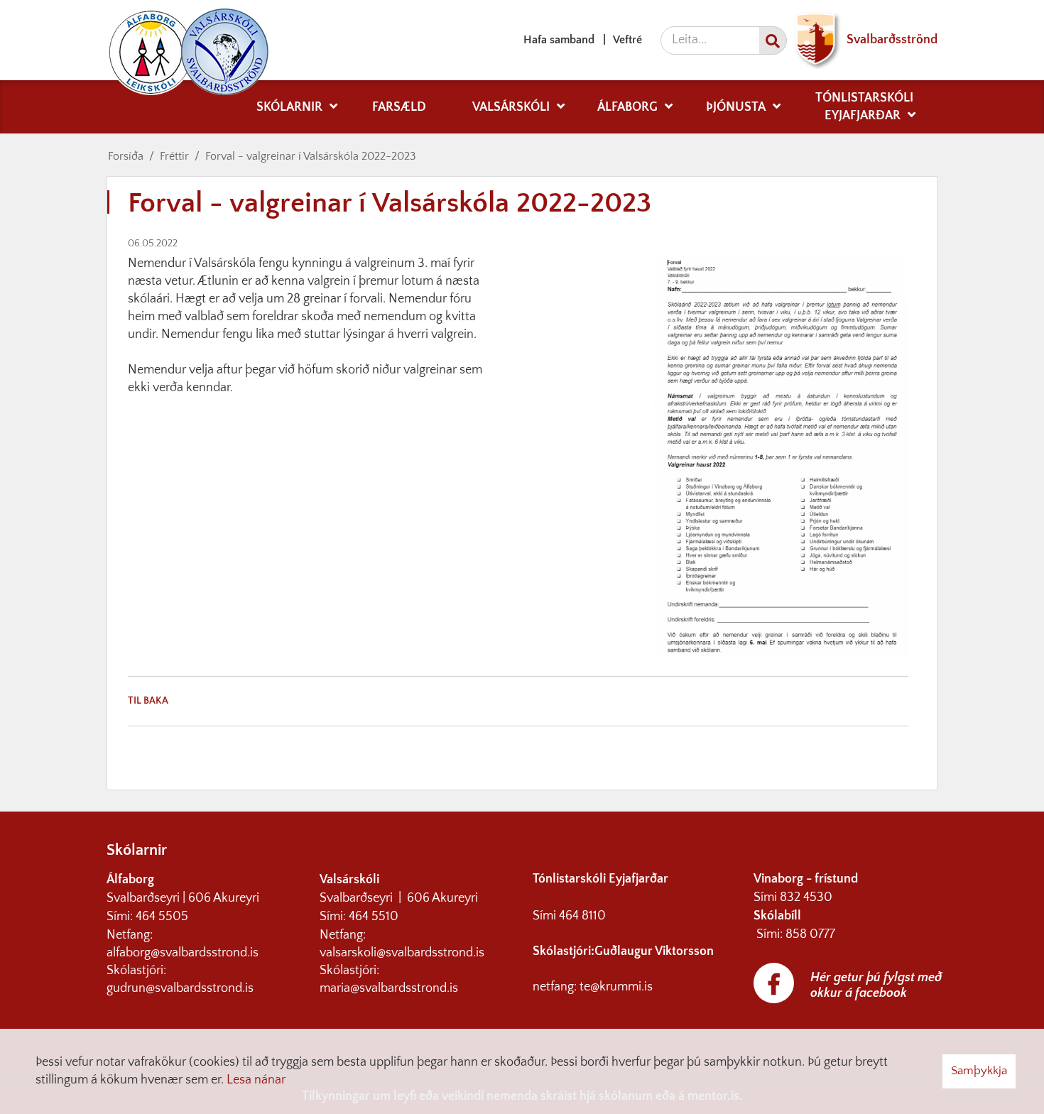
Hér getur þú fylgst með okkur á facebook (876, 985)
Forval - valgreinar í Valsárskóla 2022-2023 (310, 156)
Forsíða (125, 156)
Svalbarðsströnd (890, 40)
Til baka (148, 700)
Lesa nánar (256, 1080)
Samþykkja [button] (979, 1070)
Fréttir (174, 156)
